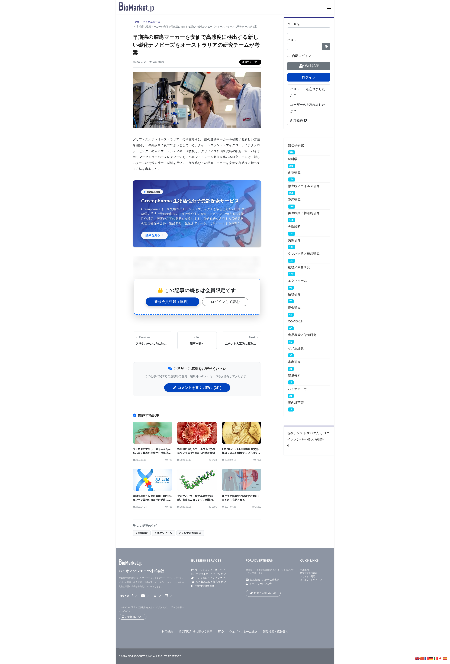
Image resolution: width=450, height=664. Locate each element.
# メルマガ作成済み (190, 533)
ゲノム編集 (296, 348)
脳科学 (292, 159)
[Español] (445, 658)
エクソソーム (297, 281)
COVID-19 (295, 321)
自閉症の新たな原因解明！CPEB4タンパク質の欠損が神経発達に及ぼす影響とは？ (152, 500)
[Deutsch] (431, 658)
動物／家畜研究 (299, 267)
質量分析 (294, 375)
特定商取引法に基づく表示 (195, 631)
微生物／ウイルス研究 (304, 186)
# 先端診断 (142, 533)
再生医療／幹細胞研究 (304, 213)
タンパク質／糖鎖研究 (304, 253)
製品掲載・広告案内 (275, 631)
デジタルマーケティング (209, 574)
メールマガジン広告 (261, 583)
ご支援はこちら (133, 616)
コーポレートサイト (309, 580)
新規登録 (297, 120)
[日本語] (440, 658)
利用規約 (304, 569)
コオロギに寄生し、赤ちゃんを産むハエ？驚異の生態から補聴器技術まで (152, 453)
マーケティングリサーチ (208, 570)
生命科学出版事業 (204, 585)
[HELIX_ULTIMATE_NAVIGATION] (329, 7)
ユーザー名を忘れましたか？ (307, 108)
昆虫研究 (294, 308)
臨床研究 (294, 199)
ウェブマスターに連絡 (243, 631)
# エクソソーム (163, 533)
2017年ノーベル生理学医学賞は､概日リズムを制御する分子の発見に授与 (241, 453)
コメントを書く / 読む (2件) (199, 388)
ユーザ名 (293, 24)
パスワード (295, 40)
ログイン (309, 77)
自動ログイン (301, 56)
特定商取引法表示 (308, 573)
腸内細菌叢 (296, 402)
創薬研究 (294, 172)
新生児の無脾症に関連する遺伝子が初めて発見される (241, 498)
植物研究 (294, 294)
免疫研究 (294, 240)
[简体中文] (422, 658)
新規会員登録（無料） (172, 302)
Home (136, 22)
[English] (417, 658)
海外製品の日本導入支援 (209, 581)
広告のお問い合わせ (265, 593)
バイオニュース (151, 22)
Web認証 (311, 66)
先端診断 (294, 226)
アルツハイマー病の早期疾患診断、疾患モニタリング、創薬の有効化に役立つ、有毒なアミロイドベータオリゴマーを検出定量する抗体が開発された (196, 504)
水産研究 (294, 362)
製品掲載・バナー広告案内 (264, 579)
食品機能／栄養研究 (302, 335)
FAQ (221, 631)
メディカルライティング (208, 577)
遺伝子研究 (296, 145)
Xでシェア (251, 62)
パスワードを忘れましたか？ (307, 92)
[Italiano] (436, 658)
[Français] (427, 658)
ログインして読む (225, 302)
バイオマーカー (299, 389)
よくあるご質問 (307, 576)
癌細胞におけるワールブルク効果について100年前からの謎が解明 (196, 451)
